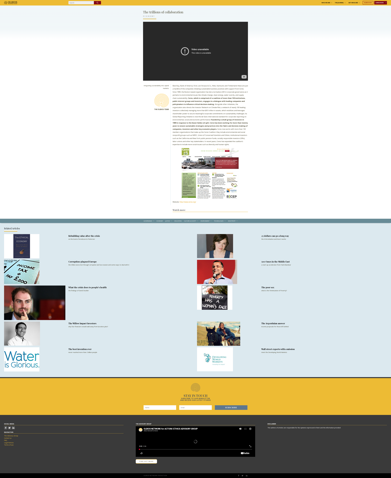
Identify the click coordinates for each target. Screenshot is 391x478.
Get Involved (353, 3)
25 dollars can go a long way (275, 235)
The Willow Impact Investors (82, 323)
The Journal (339, 3)
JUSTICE (167, 221)
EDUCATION (178, 221)
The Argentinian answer (273, 323)
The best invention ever (80, 349)
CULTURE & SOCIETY (190, 221)
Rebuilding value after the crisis (84, 235)
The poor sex (267, 287)
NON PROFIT (232, 221)
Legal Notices (9, 443)
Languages (380, 3)
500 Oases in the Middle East (275, 261)
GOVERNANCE (148, 221)
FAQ (5, 440)
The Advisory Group (11, 436)
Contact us (8, 438)
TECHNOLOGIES (219, 221)
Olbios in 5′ (368, 3)
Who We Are (326, 3)
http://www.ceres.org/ (188, 202)
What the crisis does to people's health (87, 287)
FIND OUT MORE (146, 461)
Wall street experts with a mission (278, 349)
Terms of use (9, 445)
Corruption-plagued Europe (82, 261)
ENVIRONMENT (205, 221)
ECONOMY (149, 16)
